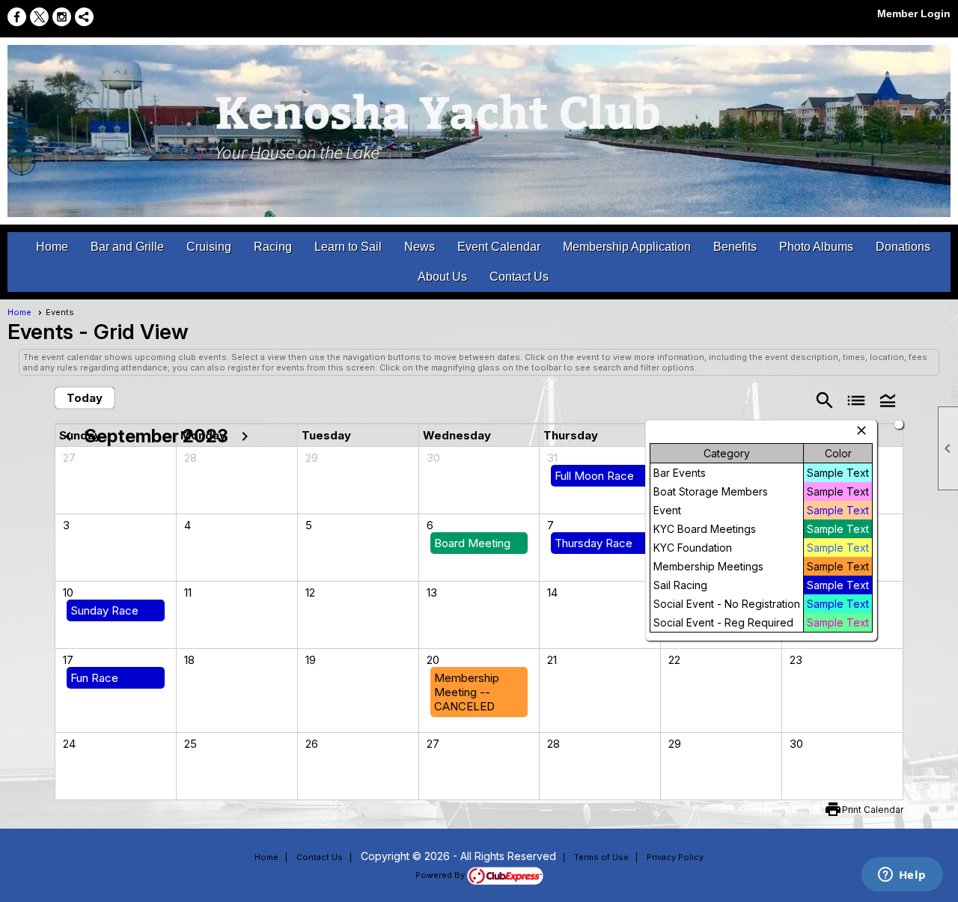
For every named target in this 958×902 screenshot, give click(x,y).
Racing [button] (273, 246)
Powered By (441, 875)
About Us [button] (442, 276)
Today (85, 398)
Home (52, 246)
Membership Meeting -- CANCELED (466, 692)
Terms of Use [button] (601, 857)
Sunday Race (104, 610)
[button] (887, 399)
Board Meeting (472, 543)
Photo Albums (816, 246)
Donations (903, 246)
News (419, 246)
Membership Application (627, 246)
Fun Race (94, 678)
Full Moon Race (594, 476)
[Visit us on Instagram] (61, 16)
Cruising (208, 246)
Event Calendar (498, 246)
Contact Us (519, 276)
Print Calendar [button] (872, 809)
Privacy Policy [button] (675, 857)
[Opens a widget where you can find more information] (902, 876)
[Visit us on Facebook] (16, 16)
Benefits (735, 246)
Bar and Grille (127, 246)
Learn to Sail (348, 246)
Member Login (914, 13)
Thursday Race (593, 543)
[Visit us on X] (39, 16)
